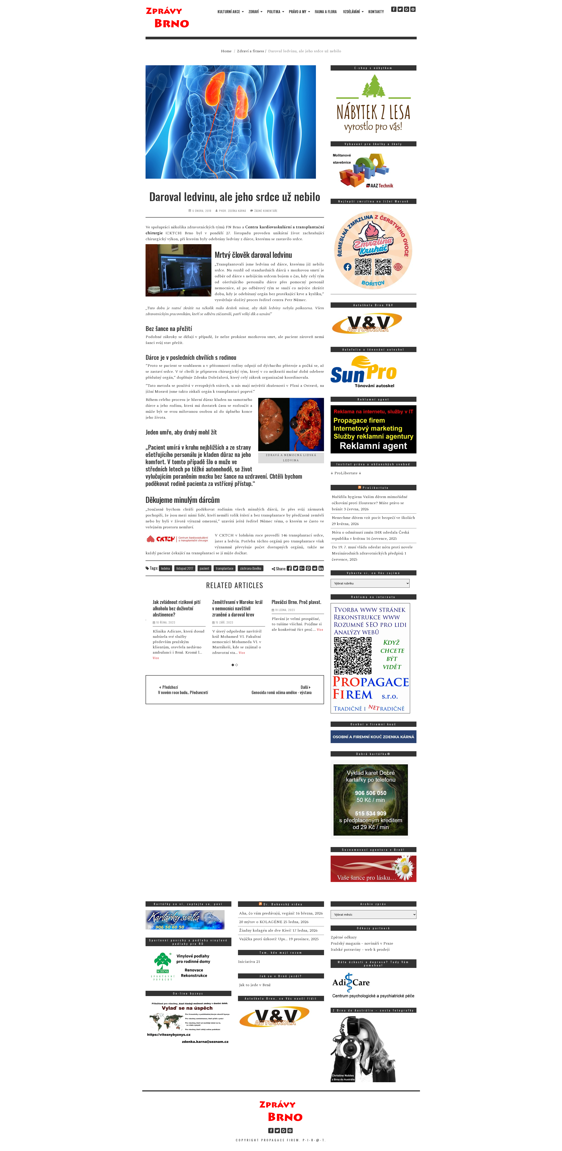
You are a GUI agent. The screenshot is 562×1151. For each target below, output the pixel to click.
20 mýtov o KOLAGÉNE (260, 922)
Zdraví (254, 11)
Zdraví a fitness (250, 51)
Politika (273, 11)
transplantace (224, 568)
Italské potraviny (346, 950)
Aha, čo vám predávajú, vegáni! (267, 913)
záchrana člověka (250, 568)
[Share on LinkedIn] (321, 568)
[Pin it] (308, 568)
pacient (204, 568)
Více (152, 657)
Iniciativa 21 (249, 962)
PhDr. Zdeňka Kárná (232, 211)
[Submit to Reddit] (315, 568)
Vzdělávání (351, 11)
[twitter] (400, 9)
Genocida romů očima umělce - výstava (282, 692)
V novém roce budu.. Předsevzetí (183, 692)
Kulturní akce (229, 11)
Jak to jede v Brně (255, 985)
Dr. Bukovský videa (283, 904)
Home (226, 51)
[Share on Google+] (302, 568)
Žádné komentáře (265, 211)
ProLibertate (376, 487)
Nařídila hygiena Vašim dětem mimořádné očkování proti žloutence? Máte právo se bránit (369, 503)
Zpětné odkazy (344, 937)
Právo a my (297, 11)
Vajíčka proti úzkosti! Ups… (263, 939)
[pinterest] (413, 9)
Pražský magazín (345, 943)
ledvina (165, 568)
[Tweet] (296, 568)
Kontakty (376, 11)
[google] (406, 9)
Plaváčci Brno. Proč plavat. (292, 601)
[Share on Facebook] (289, 568)
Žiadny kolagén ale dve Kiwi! (265, 930)
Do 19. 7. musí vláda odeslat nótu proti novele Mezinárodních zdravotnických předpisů (372, 550)
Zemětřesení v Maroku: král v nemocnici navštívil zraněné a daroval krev (233, 608)
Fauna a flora (326, 11)
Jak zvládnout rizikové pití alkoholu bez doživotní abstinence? (172, 608)
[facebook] (393, 9)
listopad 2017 (185, 568)
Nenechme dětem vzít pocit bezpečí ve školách (373, 518)
